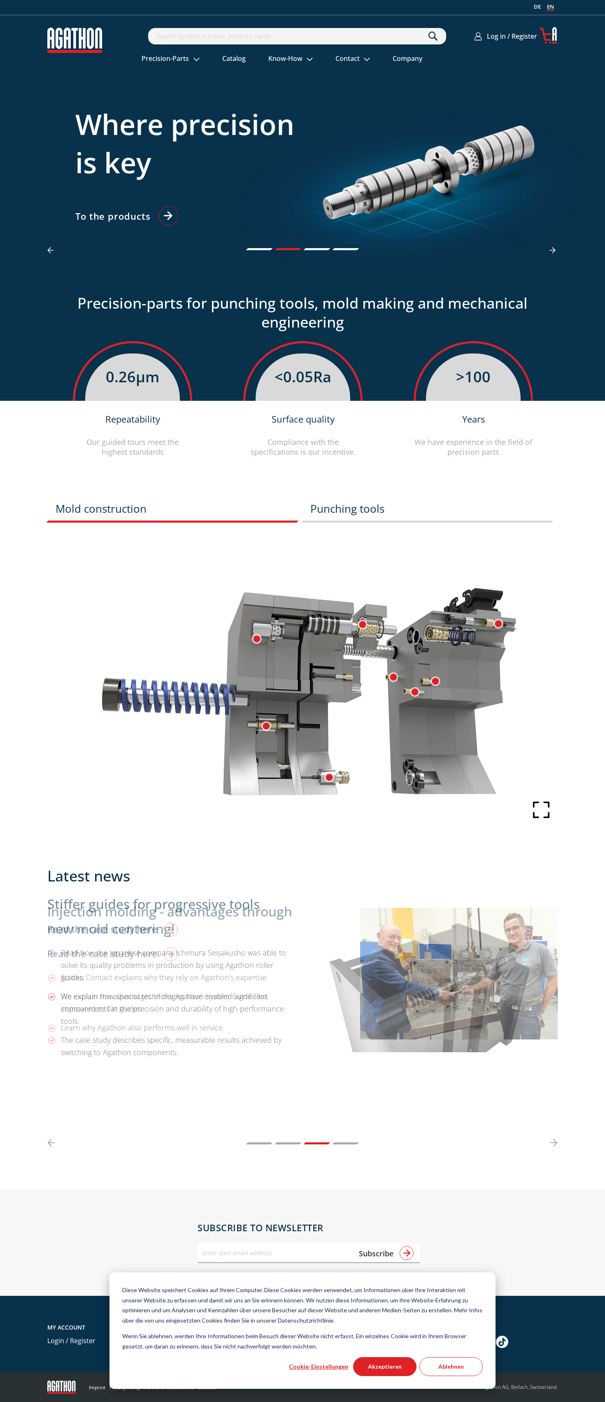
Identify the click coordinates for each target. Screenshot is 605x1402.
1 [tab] (259, 249)
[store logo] (74, 40)
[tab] (174, 511)
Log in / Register (512, 36)
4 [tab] (346, 249)
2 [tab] (288, 249)
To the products (113, 216)
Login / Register (71, 1340)
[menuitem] (171, 59)
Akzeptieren (385, 1366)
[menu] (292, 59)
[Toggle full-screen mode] (535, 807)
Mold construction (101, 508)
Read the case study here (103, 953)
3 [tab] (317, 249)
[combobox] (297, 36)
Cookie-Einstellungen (318, 1366)
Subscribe (377, 1253)
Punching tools (347, 508)
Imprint (97, 1387)
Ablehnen (451, 1366)
